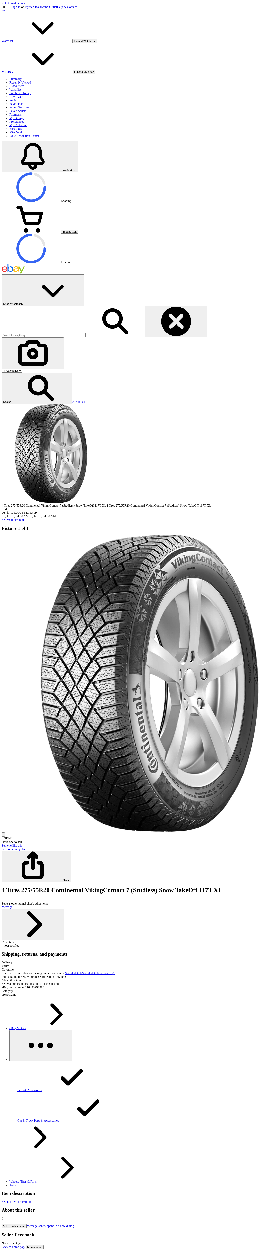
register (29, 7)
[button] (37, 388)
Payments (15, 114)
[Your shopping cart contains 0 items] (31, 231)
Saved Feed (16, 103)
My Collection (18, 125)
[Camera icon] (33, 353)
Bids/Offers (16, 86)
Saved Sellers (17, 111)
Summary (15, 79)
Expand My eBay (84, 71)
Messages (15, 128)
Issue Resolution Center (24, 136)
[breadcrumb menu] (40, 1045)
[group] (135, 683)
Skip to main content (14, 3)
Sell (4, 10)
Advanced (78, 401)
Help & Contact (67, 7)
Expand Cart (69, 231)
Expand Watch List (85, 41)
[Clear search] (176, 321)
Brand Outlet (49, 7)
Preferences (16, 121)
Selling (13, 100)
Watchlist (15, 89)
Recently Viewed (20, 82)
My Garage (16, 118)
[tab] (135, 980)
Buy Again (16, 96)
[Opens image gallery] (3, 834)
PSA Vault (16, 132)
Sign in (15, 7)
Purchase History (20, 93)
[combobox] (44, 335)
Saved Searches (19, 107)
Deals (37, 7)
